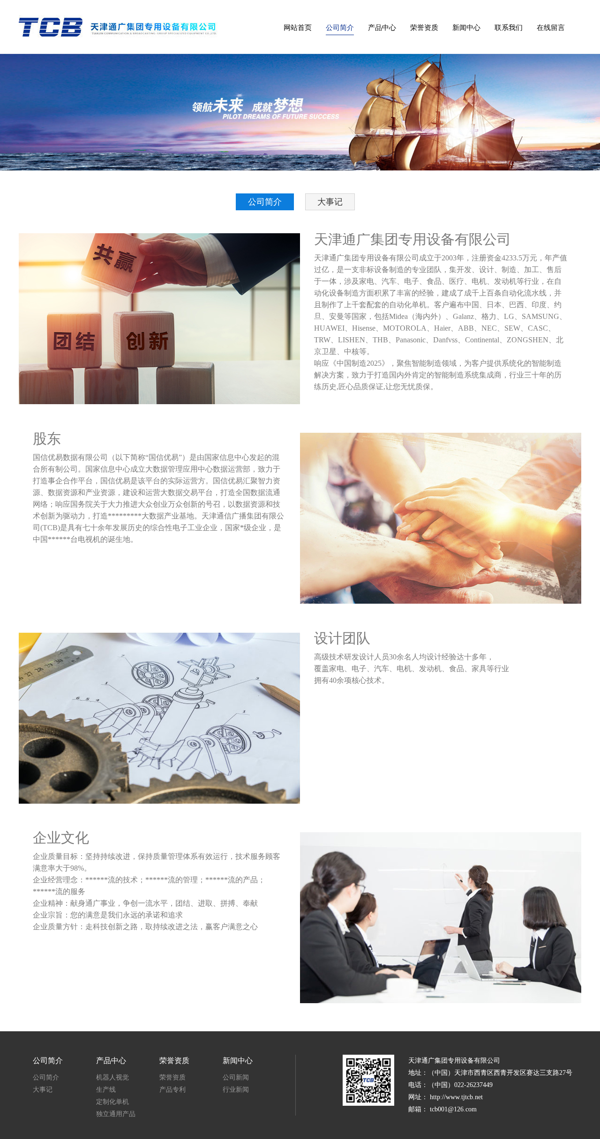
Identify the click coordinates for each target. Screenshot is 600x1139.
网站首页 (298, 27)
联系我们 (509, 27)
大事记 (330, 202)
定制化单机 (112, 1101)
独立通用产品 (115, 1113)
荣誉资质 (424, 27)
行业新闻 (236, 1089)
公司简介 (340, 27)
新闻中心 (466, 27)
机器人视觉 (112, 1077)
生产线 (106, 1089)
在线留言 (551, 27)
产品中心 (382, 27)
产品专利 (172, 1089)
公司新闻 (236, 1077)
